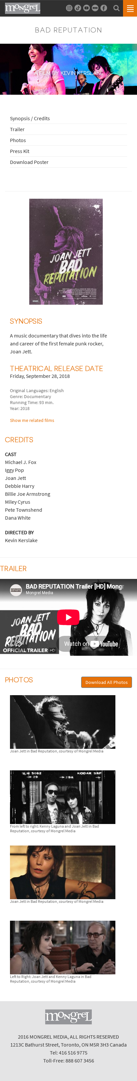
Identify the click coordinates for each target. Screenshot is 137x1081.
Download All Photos (106, 682)
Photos (18, 140)
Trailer (17, 129)
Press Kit (19, 151)
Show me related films (32, 420)
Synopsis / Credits (30, 118)
